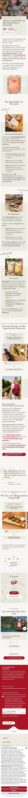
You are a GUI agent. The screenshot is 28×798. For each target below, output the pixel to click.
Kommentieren (9, 32)
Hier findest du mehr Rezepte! (14, 369)
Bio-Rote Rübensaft (19, 55)
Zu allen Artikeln (14, 646)
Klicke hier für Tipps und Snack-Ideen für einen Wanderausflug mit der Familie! (14, 454)
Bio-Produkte (6, 742)
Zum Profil (14, 593)
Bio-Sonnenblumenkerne (18, 137)
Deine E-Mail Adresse (10, 693)
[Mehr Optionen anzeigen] (22, 559)
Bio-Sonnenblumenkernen (9, 53)
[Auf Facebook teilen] (5, 559)
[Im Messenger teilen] (18, 559)
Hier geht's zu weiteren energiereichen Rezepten (14, 537)
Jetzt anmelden (9, 723)
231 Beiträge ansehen (14, 596)
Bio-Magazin (6, 746)
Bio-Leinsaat (5, 281)
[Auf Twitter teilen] (9, 559)
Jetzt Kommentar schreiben (15, 658)
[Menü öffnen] (2, 2)
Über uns (5, 738)
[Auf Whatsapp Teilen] (14, 559)
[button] (24, 85)
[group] (14, 628)
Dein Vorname (8, 687)
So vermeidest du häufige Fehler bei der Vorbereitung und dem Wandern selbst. (13, 447)
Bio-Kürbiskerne (10, 217)
